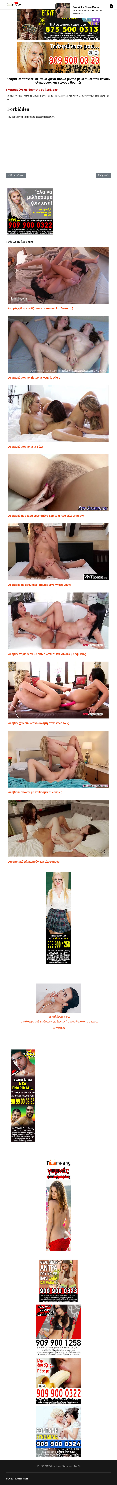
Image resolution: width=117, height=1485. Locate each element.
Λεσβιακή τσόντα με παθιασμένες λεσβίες (35, 792)
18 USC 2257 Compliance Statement (54, 1466)
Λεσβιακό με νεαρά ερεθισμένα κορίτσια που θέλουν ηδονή (46, 515)
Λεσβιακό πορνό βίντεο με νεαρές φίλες (34, 377)
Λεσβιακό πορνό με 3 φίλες (26, 446)
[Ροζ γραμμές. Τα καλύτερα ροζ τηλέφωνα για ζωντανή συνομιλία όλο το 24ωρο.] (58, 998)
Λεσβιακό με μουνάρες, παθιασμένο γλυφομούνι (39, 584)
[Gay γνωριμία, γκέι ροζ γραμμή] (58, 1095)
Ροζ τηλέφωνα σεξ (58, 1016)
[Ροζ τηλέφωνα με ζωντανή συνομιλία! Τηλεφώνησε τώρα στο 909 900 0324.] (58, 1431)
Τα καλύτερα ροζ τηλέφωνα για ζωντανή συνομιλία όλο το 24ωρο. (58, 1021)
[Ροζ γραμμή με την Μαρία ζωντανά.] (58, 1281)
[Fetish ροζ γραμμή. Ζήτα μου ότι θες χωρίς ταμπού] (58, 1330)
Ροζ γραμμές (58, 1028)
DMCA (77, 1466)
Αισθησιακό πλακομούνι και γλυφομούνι (34, 861)
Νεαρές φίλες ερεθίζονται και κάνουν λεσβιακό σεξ (40, 308)
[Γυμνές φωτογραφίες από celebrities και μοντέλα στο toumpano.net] (58, 1205)
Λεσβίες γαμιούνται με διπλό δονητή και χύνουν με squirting (47, 654)
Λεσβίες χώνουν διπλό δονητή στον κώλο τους (38, 723)
